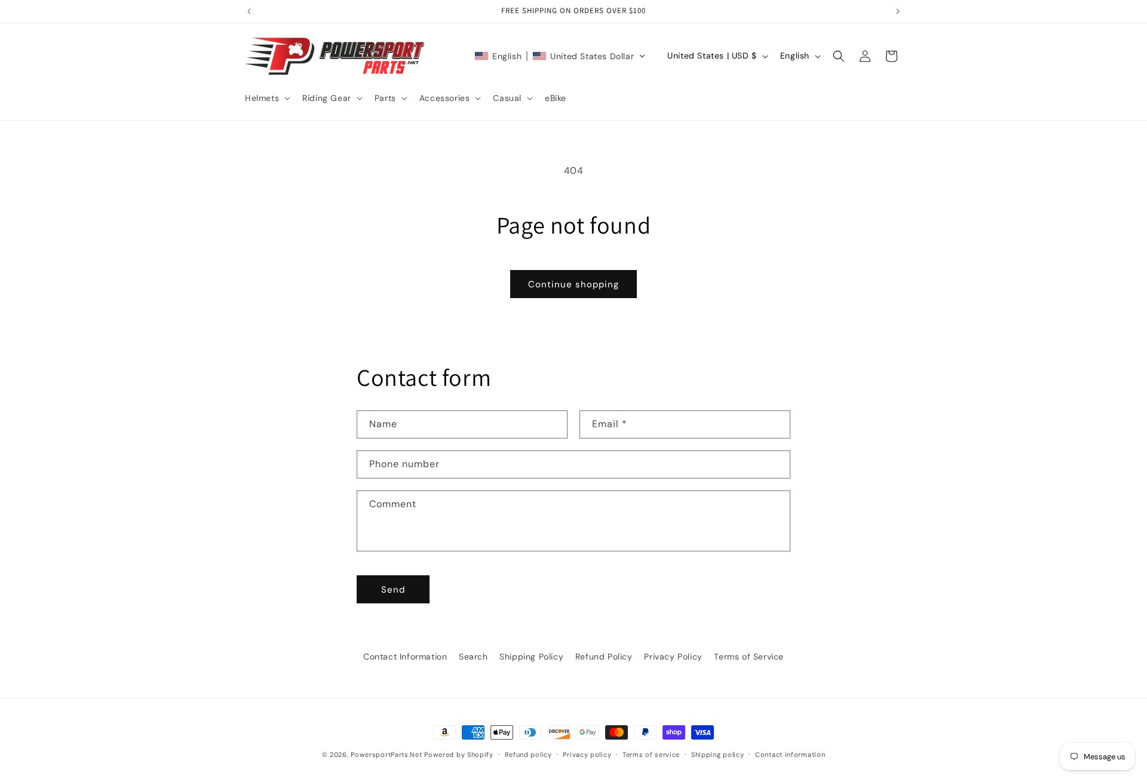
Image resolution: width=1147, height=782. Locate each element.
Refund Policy (604, 656)
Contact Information (405, 656)
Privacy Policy (673, 656)
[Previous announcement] (249, 11)
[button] (266, 98)
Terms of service (651, 754)
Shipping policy (717, 754)
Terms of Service (749, 656)
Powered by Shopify (458, 754)
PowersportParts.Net (386, 754)
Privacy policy (587, 754)
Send (393, 590)
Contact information (790, 754)
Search (473, 656)
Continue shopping (573, 284)
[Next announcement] (898, 11)
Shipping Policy (531, 656)
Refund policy (528, 754)
